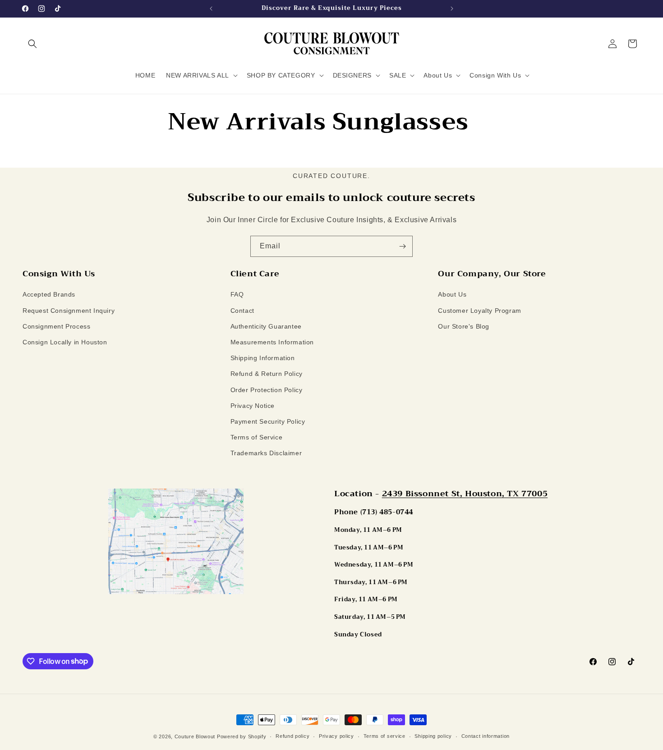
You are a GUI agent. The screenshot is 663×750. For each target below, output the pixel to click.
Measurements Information (272, 342)
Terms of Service (256, 437)
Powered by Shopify (242, 736)
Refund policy (292, 736)
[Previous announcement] (211, 8)
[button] (32, 44)
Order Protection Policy (266, 389)
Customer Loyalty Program (479, 310)
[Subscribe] (402, 246)
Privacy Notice (252, 405)
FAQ (237, 294)
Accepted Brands (49, 294)
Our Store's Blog (463, 326)
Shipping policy (433, 736)
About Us (452, 294)
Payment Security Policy (267, 421)
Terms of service (384, 736)
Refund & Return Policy (266, 373)
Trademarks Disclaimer (266, 453)
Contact (242, 310)
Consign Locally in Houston (65, 342)
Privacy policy (336, 736)
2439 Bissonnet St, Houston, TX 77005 (465, 493)
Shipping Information (262, 357)
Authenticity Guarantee (266, 326)
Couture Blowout (195, 736)
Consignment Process (56, 326)
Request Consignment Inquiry (69, 310)
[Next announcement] (452, 8)
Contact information (485, 736)
